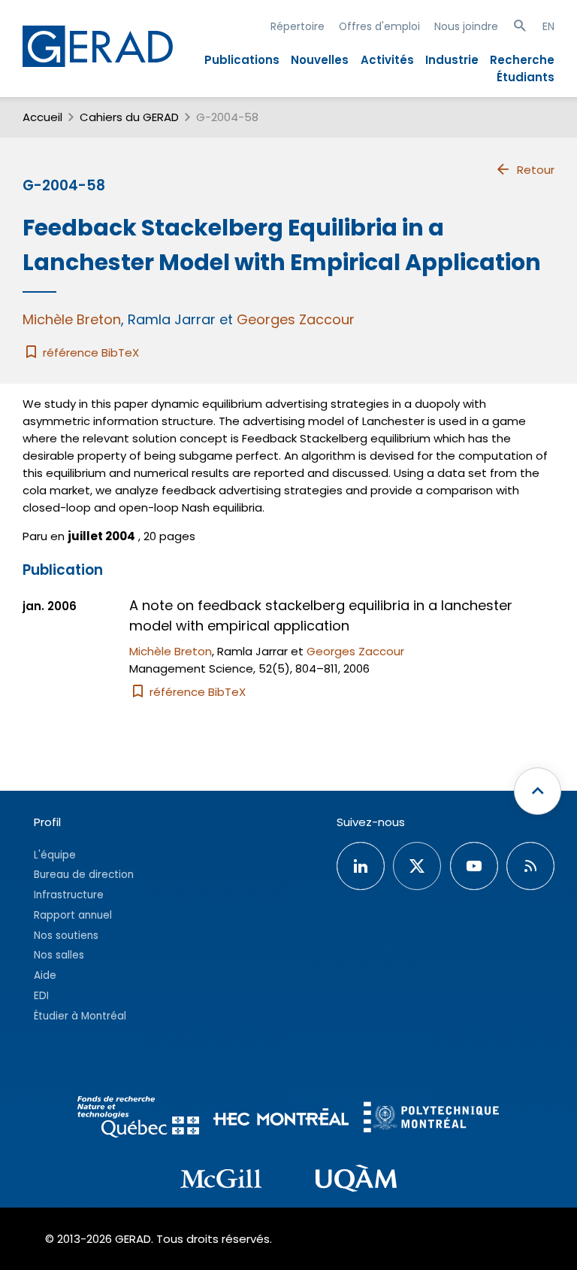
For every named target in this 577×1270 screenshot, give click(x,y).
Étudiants (525, 77)
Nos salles (59, 955)
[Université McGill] (220, 1181)
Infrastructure (69, 895)
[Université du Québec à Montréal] (356, 1180)
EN (548, 26)
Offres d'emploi (379, 26)
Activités (387, 60)
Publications (241, 60)
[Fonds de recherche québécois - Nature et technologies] (138, 1119)
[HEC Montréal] (281, 1119)
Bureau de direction (84, 874)
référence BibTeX (89, 352)
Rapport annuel (73, 915)
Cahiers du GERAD (129, 117)
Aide (45, 975)
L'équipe (55, 855)
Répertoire (297, 26)
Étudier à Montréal (80, 1016)
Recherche (522, 60)
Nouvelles (320, 60)
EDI (41, 996)
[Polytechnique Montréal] (431, 1119)
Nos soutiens (66, 935)
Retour (535, 170)
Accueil (42, 117)
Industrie (452, 60)
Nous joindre (466, 26)
